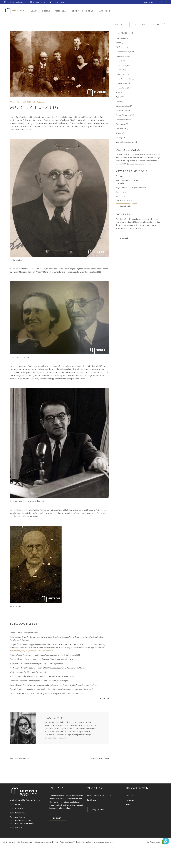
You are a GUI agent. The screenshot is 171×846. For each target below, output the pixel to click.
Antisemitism (121, 38)
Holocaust (120, 69)
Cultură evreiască (122, 56)
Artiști (118, 42)
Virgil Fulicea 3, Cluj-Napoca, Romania (131, 188)
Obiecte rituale (121, 110)
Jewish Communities (123, 78)
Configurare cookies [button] (154, 842)
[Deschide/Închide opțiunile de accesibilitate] (166, 841)
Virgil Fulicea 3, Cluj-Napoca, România (25, 800)
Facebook (130, 796)
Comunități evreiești (123, 51)
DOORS (119, 60)
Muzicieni (119, 92)
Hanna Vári (14, 102)
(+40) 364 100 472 (16, 804)
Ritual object (121, 128)
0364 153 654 (120, 196)
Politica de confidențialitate (21, 820)
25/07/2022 (25, 102)
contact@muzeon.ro (124, 200)
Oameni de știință (122, 106)
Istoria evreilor (121, 74)
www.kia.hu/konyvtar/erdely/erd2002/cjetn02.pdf (31, 651)
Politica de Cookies (17, 817)
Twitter (129, 804)
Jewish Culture (121, 83)
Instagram (130, 800)
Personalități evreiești (123, 115)
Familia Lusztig (38, 102)
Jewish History (121, 87)
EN (158, 24)
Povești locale (121, 124)
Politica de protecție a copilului (22, 823)
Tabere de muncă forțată (125, 142)
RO (154, 24)
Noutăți (119, 101)
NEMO (119, 97)
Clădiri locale (121, 47)
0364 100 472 (121, 192)
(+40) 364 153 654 (16, 809)
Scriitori (119, 133)
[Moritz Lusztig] (23, 728)
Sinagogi (119, 137)
